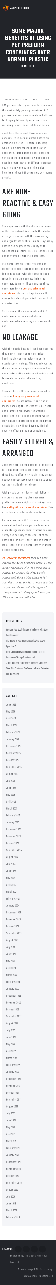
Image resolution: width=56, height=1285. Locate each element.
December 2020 (13, 1162)
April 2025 (11, 802)
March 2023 (11, 975)
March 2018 (11, 1210)
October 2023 (12, 926)
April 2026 (11, 718)
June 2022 (11, 1037)
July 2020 (11, 1197)
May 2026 (10, 712)
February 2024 (13, 899)
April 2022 (11, 1051)
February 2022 (13, 1065)
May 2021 (10, 1127)
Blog (32, 66)
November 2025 (13, 753)
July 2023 (10, 947)
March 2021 (11, 1141)
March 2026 (12, 725)
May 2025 (10, 795)
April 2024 (11, 885)
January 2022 (12, 1072)
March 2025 (12, 809)
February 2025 (13, 815)
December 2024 (13, 829)
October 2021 (12, 1093)
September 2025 (14, 767)
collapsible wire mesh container (27, 507)
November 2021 (13, 1086)
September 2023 (14, 933)
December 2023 (13, 913)
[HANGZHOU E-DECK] (16, 8)
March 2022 (11, 1058)
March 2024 (12, 892)
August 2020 (12, 1190)
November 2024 (13, 836)
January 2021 (12, 1155)
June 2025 (11, 788)
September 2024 (14, 850)
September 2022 (14, 1016)
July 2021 (10, 1113)
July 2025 (11, 781)
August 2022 (12, 1023)
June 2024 (11, 871)
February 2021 (13, 1148)
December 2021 (13, 1079)
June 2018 (11, 1204)
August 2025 (12, 774)
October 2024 (12, 843)
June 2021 (11, 1120)
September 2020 (14, 1183)
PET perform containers (16, 558)
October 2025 (12, 760)
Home (24, 66)
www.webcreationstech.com (39, 1276)
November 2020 (13, 1169)
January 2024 (12, 906)
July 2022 (10, 1030)
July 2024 (11, 864)
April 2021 (11, 1134)
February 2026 (13, 732)
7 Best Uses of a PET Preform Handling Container (26, 663)
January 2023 (12, 989)
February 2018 (13, 1217)
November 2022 (13, 1003)
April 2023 (11, 968)
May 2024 (10, 878)
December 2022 (13, 996)
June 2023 (11, 954)
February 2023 (13, 982)
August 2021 (12, 1107)
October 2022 (12, 1010)
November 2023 (13, 919)
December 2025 (13, 746)
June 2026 (11, 705)
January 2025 (12, 822)
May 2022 (10, 1044)
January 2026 (12, 739)
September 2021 (13, 1100)
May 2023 (10, 961)
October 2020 (12, 1176)
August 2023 (12, 940)
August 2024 (12, 857)
